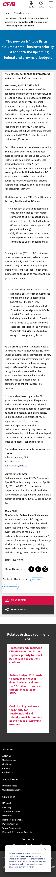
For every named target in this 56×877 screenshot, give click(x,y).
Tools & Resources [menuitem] (11, 811)
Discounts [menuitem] (7, 815)
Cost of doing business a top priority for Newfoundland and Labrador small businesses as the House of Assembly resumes (25, 715)
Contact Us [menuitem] (7, 772)
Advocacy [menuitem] (6, 807)
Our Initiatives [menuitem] (9, 760)
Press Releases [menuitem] (9, 785)
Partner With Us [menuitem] (10, 824)
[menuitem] (31, 4)
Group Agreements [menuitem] (11, 828)
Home (8, 13)
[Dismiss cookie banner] (45, 850)
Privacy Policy (28, 867)
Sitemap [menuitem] (51, 866)
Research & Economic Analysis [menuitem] (17, 832)
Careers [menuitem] (6, 768)
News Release (37, 580)
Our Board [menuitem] (7, 764)
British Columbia (10, 586)
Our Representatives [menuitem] (12, 789)
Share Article (19, 609)
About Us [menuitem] (6, 755)
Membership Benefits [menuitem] (13, 819)
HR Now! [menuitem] (6, 803)
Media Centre (20, 13)
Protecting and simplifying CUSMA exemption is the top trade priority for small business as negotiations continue (25, 655)
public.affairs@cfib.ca (16, 465)
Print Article (19, 600)
